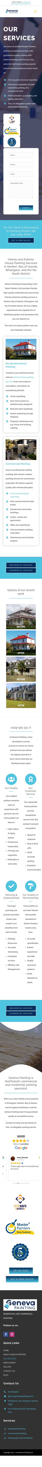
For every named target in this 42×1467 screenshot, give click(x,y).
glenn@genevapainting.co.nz (21, 4)
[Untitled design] (20, 1300)
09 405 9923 (13, 1392)
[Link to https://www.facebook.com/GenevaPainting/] (5, 1334)
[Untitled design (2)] (11, 10)
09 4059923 (25, 2)
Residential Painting (16, 1429)
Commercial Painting (17, 1433)
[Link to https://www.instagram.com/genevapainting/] (12, 1334)
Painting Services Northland (20, 1438)
